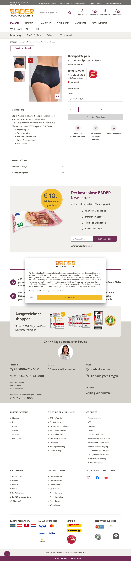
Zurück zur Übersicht (23, 48)
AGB (89, 422)
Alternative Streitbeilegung (98, 446)
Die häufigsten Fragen (58, 438)
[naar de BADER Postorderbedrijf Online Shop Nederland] (33, 525)
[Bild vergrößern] (57, 96)
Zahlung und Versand (58, 422)
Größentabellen (56, 476)
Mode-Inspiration (56, 497)
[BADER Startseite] (22, 12)
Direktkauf (17, 501)
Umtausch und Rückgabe (59, 426)
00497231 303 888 (31, 376)
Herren (14, 426)
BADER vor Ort (18, 493)
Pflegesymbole (55, 485)
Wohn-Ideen (55, 505)
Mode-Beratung (56, 493)
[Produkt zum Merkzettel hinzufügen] (100, 109)
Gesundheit (16, 438)
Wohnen (15, 434)
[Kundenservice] (7, 554)
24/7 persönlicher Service (47, 3)
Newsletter (54, 442)
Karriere (15, 485)
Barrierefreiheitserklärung (97, 459)
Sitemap (15, 418)
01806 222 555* (28, 369)
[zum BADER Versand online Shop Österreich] (19, 525)
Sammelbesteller (56, 434)
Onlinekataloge (56, 450)
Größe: (70, 93)
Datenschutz (92, 430)
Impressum (92, 426)
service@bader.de (63, 369)
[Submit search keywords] (69, 13)
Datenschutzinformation (81, 246)
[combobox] (55, 13)
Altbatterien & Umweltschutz (99, 442)
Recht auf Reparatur (95, 463)
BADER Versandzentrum (21, 497)
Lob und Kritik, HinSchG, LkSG (99, 450)
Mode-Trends (55, 501)
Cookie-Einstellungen (96, 434)
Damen (15, 422)
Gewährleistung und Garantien (99, 438)
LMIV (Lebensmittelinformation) (100, 454)
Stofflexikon (54, 489)
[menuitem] (14, 23)
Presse (14, 489)
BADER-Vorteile (56, 418)
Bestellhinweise (56, 481)
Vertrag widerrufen (98, 393)
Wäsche (15, 430)
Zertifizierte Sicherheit (58, 430)
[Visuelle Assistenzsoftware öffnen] (114, 536)
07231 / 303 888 (21, 398)
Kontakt (15, 481)
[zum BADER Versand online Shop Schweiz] (26, 525)
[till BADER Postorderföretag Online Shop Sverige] (12, 525)
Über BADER (17, 476)
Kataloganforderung (57, 446)
